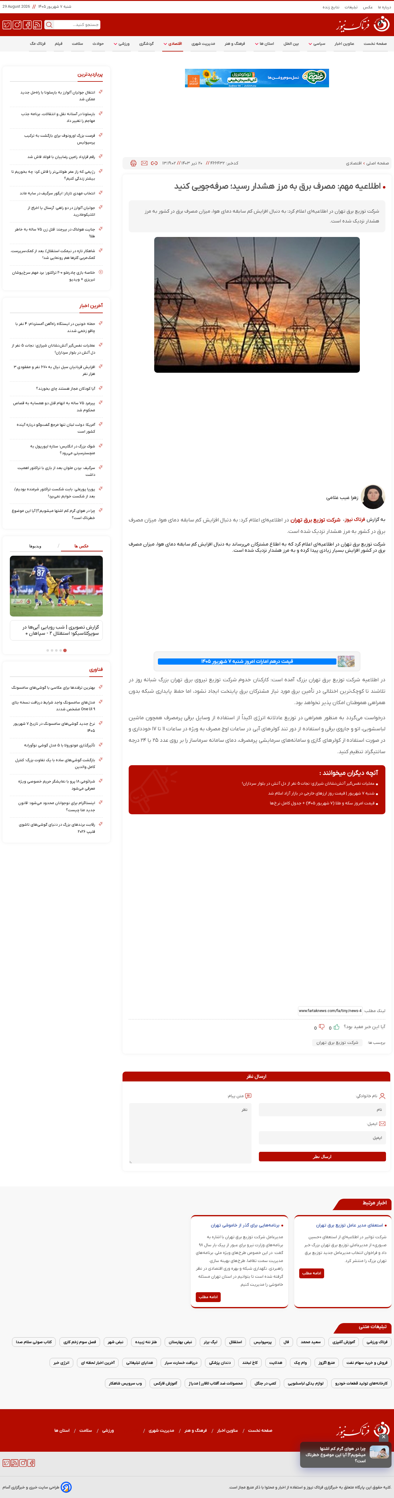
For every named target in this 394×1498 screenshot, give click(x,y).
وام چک (300, 1362)
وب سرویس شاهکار (125, 1383)
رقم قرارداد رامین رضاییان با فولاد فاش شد (61, 157)
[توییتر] (6, 24)
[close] (383, 1438)
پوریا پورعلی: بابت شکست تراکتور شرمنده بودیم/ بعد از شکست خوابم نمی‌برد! (54, 493)
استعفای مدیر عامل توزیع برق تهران (349, 1225)
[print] (133, 163)
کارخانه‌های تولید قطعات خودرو (361, 1383)
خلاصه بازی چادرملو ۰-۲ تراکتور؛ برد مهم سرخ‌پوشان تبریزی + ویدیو (53, 276)
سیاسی (318, 43)
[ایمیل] (144, 163)
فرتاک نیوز (355, 520)
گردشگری (146, 43)
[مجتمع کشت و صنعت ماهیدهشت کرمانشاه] (257, 78)
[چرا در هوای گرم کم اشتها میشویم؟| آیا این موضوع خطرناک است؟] (379, 1452)
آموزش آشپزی (343, 1342)
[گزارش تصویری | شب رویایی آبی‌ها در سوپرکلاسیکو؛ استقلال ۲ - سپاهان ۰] (56, 586)
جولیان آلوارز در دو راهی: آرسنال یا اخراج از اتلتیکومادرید (61, 211)
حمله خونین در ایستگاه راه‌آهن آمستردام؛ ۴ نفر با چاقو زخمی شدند (55, 327)
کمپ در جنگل (265, 1383)
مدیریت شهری (203, 43)
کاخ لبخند (250, 1362)
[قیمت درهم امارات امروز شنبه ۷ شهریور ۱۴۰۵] (346, 661)
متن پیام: (235, 1096)
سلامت (77, 43)
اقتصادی (174, 43)
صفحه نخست (375, 43)
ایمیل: (372, 1124)
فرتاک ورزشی (377, 1342)
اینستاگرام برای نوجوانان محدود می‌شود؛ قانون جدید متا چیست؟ (56, 806)
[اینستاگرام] (17, 24)
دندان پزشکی (220, 1362)
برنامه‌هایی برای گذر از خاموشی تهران (245, 1225)
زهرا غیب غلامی (342, 498)
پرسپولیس (263, 1342)
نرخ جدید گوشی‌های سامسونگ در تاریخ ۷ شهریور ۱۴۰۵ (54, 727)
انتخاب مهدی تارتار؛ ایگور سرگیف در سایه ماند (57, 193)
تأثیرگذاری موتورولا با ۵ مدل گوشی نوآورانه (59, 745)
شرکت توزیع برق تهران (315, 520)
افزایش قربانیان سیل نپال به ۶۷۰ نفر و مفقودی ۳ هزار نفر (54, 370)
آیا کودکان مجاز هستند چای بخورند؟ (65, 388)
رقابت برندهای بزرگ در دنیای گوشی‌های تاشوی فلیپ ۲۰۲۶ (57, 828)
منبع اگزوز (327, 1362)
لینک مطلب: (374, 1011)
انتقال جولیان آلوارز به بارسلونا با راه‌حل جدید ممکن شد (57, 96)
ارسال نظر (322, 1156)
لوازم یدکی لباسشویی (306, 1383)
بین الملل (291, 43)
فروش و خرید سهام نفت (367, 1362)
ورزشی (124, 43)
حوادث (98, 43)
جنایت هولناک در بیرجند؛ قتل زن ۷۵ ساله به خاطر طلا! (55, 233)
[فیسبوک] (27, 24)
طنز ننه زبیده (146, 1342)
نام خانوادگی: (366, 1096)
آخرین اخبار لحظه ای (98, 1362)
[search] (49, 24)
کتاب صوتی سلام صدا (34, 1342)
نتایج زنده (331, 7)
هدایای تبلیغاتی (139, 1362)
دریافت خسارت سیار (181, 1362)
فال (286, 1342)
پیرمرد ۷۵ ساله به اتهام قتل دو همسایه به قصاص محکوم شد (54, 406)
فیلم (59, 43)
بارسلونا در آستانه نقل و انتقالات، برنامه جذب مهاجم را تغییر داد (58, 117)
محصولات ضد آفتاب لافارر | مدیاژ (216, 1383)
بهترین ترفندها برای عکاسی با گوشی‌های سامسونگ (53, 687)
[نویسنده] (373, 508)
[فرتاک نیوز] (362, 33)
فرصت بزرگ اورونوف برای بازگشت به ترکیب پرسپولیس (59, 139)
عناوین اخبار (345, 43)
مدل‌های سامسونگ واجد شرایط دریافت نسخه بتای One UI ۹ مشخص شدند (53, 706)
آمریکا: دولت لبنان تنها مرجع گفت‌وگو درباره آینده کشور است (56, 428)
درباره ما (385, 7)
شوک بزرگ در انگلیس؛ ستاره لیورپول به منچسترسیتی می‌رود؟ (62, 450)
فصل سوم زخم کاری (79, 1342)
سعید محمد (311, 1342)
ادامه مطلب (311, 1273)
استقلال (235, 1342)
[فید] (37, 24)
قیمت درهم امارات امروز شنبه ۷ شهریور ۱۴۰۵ (247, 661)
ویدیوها (35, 546)
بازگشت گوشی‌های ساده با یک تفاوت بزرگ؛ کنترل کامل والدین (55, 763)
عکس (368, 7)
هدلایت (275, 1362)
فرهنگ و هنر (235, 43)
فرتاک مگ (38, 43)
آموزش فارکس (165, 1383)
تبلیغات (351, 7)
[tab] (79, 546)
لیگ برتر (210, 1342)
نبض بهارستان (180, 1342)
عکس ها (81, 546)
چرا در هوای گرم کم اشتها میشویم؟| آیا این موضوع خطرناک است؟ (336, 1455)
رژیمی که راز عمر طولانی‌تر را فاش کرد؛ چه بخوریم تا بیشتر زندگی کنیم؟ (53, 175)
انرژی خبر (61, 1362)
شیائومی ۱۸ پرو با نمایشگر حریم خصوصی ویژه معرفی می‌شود (56, 785)
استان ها (266, 43)
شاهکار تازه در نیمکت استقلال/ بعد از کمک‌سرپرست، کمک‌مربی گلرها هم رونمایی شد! (52, 254)
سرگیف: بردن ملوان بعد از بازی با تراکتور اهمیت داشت (56, 471)
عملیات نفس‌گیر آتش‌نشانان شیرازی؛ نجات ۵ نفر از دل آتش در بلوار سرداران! (308, 783)
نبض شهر (115, 1342)
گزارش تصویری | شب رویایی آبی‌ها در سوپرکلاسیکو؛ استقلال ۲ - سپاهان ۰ (60, 630)
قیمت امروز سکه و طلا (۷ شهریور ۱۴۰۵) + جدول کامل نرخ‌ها (322, 803)
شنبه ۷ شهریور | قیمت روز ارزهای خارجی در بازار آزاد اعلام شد (321, 793)
